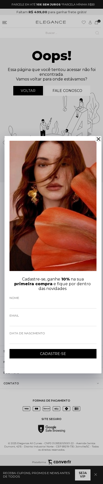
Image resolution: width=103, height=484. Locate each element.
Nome (14, 298)
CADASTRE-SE (53, 353)
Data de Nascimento (27, 333)
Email (14, 315)
